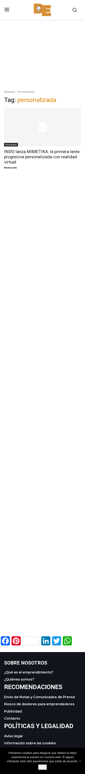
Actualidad (11, 144)
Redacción (10, 167)
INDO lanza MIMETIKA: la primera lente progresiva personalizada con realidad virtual (42, 157)
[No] (80, 761)
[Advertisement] (42, 49)
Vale (42, 767)
